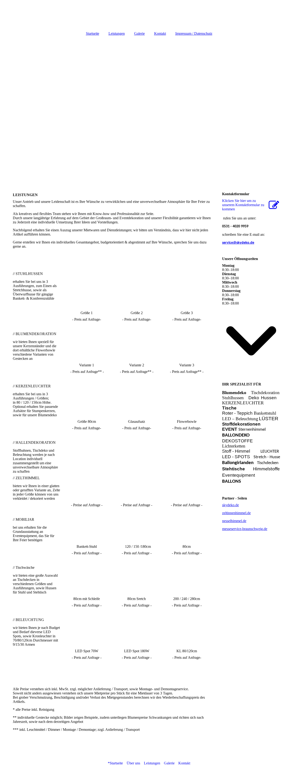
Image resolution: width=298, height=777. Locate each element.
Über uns (133, 763)
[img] (149, 14)
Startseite (92, 33)
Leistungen (116, 33)
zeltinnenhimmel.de (236, 513)
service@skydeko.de (238, 243)
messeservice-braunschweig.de (244, 529)
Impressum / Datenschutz (193, 33)
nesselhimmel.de (234, 521)
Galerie (139, 33)
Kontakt (160, 33)
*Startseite (115, 763)
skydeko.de (230, 505)
